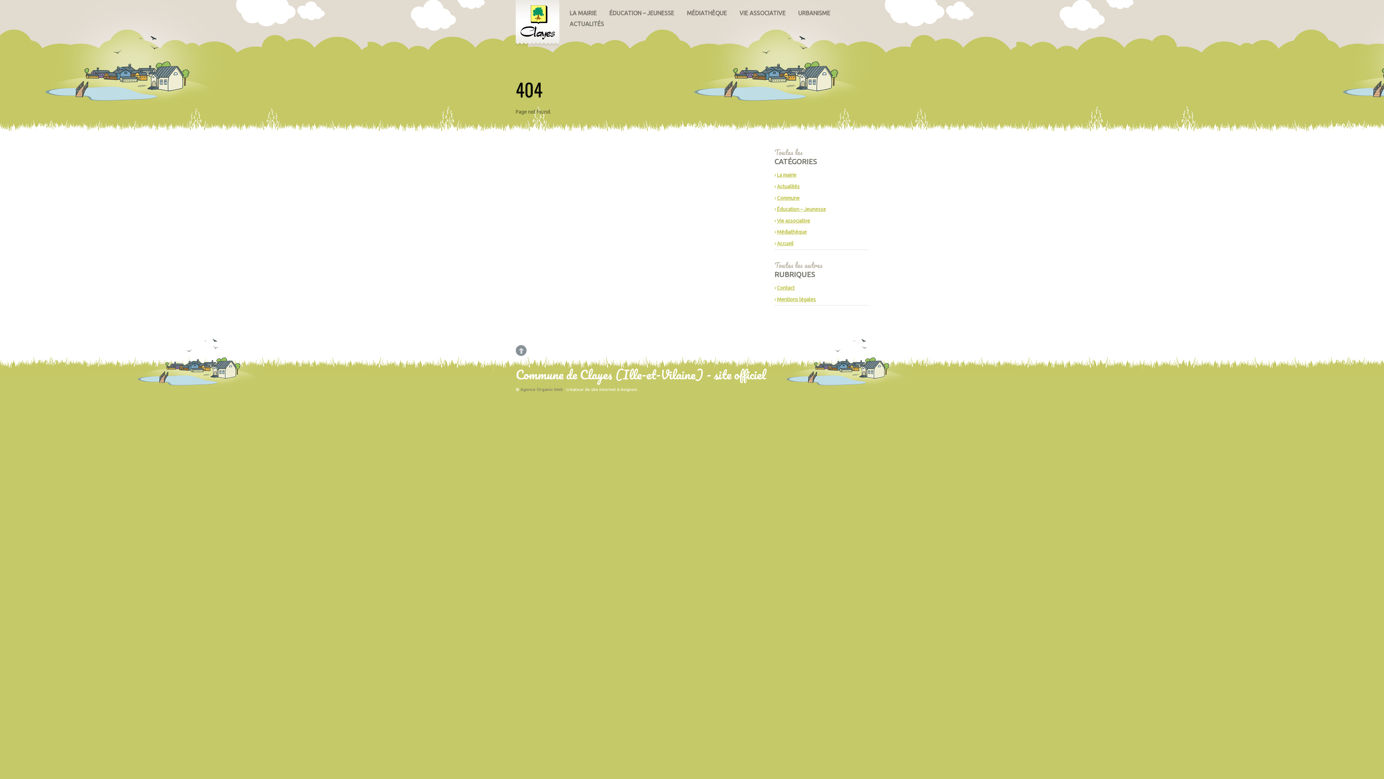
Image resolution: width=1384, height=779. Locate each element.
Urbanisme (814, 13)
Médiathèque (707, 13)
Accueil (785, 243)
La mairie (583, 13)
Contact (786, 288)
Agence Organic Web (541, 389)
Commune (788, 198)
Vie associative (763, 13)
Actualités (587, 24)
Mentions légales (796, 299)
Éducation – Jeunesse (641, 13)
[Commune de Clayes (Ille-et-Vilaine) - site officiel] (537, 23)
